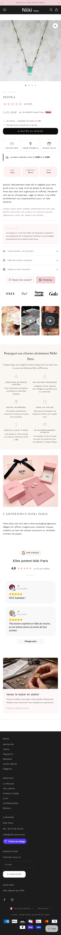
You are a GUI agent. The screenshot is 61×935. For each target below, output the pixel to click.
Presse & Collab (11, 793)
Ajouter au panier (30, 131)
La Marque (8, 783)
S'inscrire (14, 874)
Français (43, 908)
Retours (7, 808)
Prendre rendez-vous (17, 708)
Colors (6, 749)
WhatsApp (47, 280)
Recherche (8, 744)
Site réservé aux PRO (13, 890)
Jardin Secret (10, 764)
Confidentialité (10, 803)
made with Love (41, 915)
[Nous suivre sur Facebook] (4, 899)
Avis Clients (9, 788)
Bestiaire (7, 759)
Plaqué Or (8, 754)
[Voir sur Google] (12, 587)
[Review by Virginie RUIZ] (18, 586)
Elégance (7, 769)
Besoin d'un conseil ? (22, 280)
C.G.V (5, 798)
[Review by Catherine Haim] (18, 612)
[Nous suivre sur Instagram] (12, 899)
